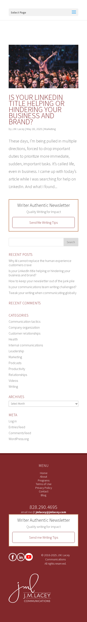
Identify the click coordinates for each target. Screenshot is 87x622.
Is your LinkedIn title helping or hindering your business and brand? (36, 109)
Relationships (18, 375)
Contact (43, 491)
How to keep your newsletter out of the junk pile (42, 281)
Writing (13, 386)
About (43, 476)
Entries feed (17, 427)
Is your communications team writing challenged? (42, 287)
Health (13, 339)
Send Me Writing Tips (43, 222)
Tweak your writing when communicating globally (42, 293)
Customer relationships (24, 333)
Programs (43, 480)
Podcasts (15, 363)
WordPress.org (19, 439)
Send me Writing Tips (43, 537)
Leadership (16, 351)
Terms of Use (43, 484)
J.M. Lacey (18, 129)
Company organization (24, 327)
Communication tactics (24, 321)
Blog (43, 495)
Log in (13, 421)
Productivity (17, 369)
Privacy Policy (43, 488)
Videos (13, 380)
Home (43, 473)
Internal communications (26, 345)
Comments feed (20, 433)
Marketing (50, 129)
